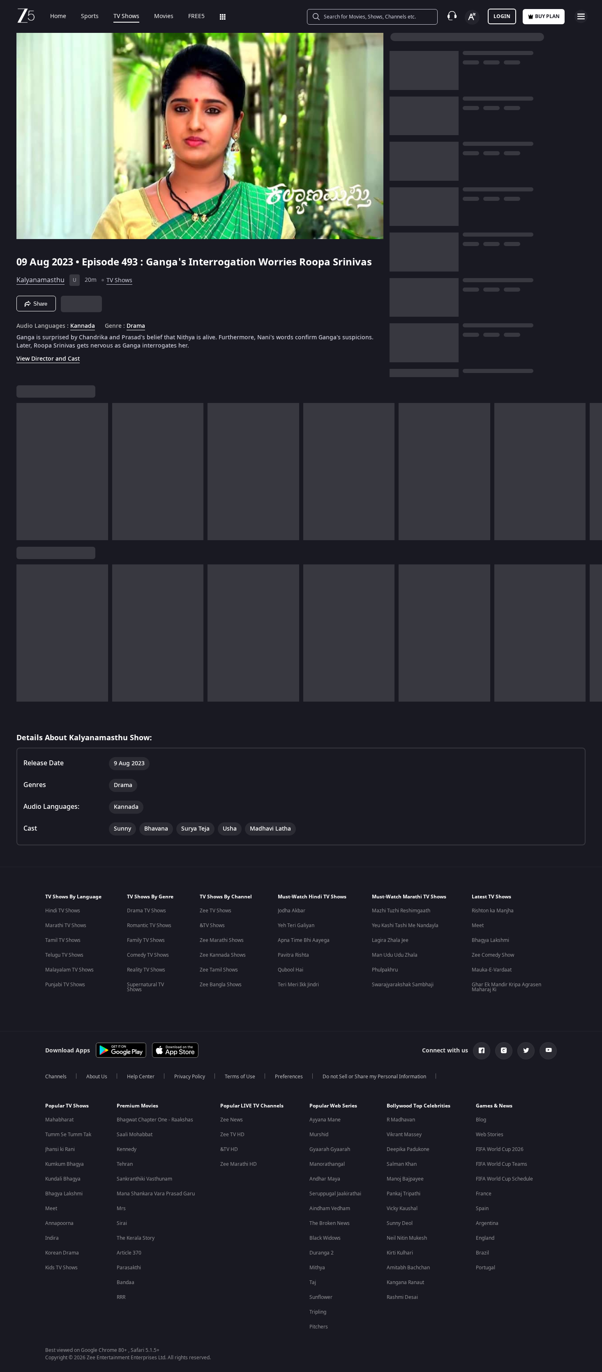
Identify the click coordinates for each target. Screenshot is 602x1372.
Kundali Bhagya (63, 1179)
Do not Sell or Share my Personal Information (374, 1076)
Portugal (485, 1267)
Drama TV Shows (146, 910)
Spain (482, 1208)
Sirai (122, 1223)
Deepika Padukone (408, 1149)
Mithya (317, 1267)
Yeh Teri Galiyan (296, 925)
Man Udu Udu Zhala (394, 955)
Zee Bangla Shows (221, 984)
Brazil (482, 1253)
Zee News (231, 1119)
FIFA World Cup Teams (501, 1164)
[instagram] (503, 1050)
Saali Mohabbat (134, 1134)
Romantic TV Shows (149, 925)
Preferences (289, 1076)
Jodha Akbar (291, 910)
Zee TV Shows (215, 910)
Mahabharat (59, 1119)
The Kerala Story (136, 1238)
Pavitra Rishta (293, 955)
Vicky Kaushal (402, 1208)
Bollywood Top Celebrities (418, 1105)
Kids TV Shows (61, 1267)
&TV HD (229, 1149)
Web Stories (489, 1134)
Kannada (82, 326)
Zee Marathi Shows (222, 940)
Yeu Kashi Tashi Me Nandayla (405, 925)
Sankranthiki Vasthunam (144, 1179)
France (483, 1193)
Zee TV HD (232, 1134)
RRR (121, 1297)
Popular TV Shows (67, 1105)
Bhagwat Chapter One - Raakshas (155, 1119)
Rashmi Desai (402, 1297)
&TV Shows (212, 925)
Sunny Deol (400, 1223)
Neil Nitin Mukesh (407, 1238)
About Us (96, 1076)
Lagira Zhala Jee (390, 940)
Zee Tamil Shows (219, 970)
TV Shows (126, 16)
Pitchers (318, 1327)
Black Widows (325, 1238)
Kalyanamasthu (40, 280)
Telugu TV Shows (64, 955)
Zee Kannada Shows (223, 955)
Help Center (141, 1076)
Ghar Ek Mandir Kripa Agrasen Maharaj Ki (506, 987)
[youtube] (548, 1050)
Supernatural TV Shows (145, 987)
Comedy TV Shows (148, 955)
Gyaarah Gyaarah (329, 1149)
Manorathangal (327, 1164)
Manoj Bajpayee (405, 1179)
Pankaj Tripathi (403, 1193)
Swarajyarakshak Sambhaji (403, 984)
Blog (481, 1119)
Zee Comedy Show (493, 955)
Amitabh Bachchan (408, 1267)
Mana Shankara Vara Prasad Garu (156, 1193)
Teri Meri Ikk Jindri (298, 984)
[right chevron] (593, 471)
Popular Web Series (333, 1105)
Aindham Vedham (329, 1208)
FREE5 (196, 16)
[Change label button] (472, 17)
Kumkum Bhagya (64, 1164)
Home (58, 16)
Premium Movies (137, 1105)
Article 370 (129, 1253)
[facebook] (481, 1050)
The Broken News (329, 1223)
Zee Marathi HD (238, 1164)
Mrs (121, 1208)
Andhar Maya (324, 1179)
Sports (90, 16)
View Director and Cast (48, 359)
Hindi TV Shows (62, 910)
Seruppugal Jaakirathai (335, 1193)
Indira (52, 1238)
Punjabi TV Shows (65, 984)
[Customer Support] (452, 16)
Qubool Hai (290, 970)
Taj (312, 1282)
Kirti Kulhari (400, 1253)
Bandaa (125, 1282)
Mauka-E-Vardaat (492, 970)
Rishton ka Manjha (493, 910)
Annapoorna (59, 1223)
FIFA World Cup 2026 (500, 1149)
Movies (163, 16)
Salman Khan (402, 1164)
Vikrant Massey (404, 1134)
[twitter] (526, 1050)
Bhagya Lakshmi (490, 940)
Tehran (125, 1164)
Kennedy (126, 1149)
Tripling (317, 1312)
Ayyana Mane (325, 1119)
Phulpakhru (385, 970)
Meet (478, 925)
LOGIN (502, 16)
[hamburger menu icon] (581, 16)
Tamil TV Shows (63, 940)
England (485, 1238)
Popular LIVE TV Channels (252, 1105)
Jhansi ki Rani (60, 1149)
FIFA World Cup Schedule (504, 1179)
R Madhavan (401, 1119)
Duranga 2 (321, 1253)
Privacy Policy (189, 1076)
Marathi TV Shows (65, 925)
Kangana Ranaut (405, 1282)
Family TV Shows (146, 940)
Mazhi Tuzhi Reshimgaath (401, 910)
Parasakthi (129, 1267)
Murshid (318, 1134)
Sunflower (320, 1297)
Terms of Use (240, 1076)
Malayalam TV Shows (69, 970)
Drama (136, 326)
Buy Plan (547, 16)
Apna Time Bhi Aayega (304, 940)
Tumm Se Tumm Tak (68, 1134)
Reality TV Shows (146, 970)
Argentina (487, 1223)
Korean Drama (62, 1253)
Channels (56, 1076)
